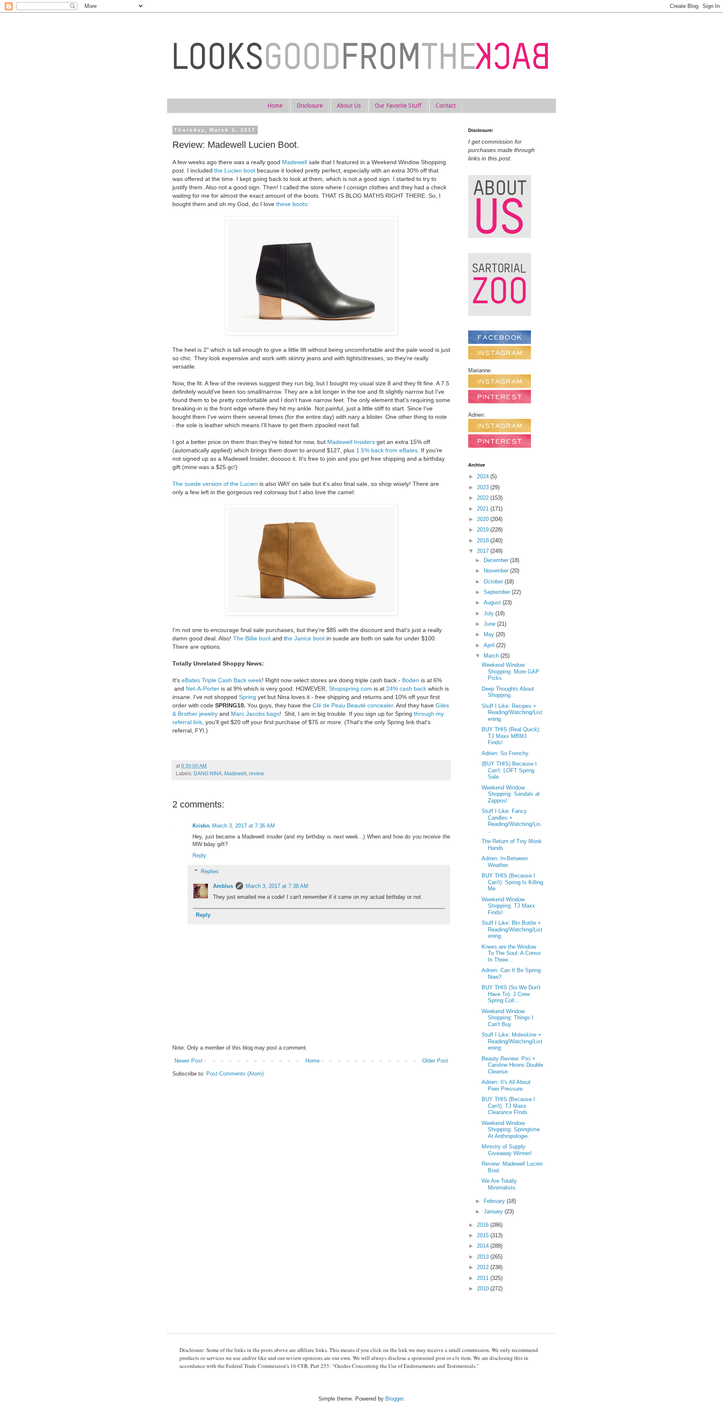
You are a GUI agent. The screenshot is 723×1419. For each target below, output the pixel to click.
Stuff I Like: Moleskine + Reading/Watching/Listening (512, 1041)
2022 (483, 498)
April (490, 645)
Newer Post (188, 1061)
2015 (483, 1235)
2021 (483, 509)
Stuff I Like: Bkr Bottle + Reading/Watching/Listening (512, 929)
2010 (483, 1288)
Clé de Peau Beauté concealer (353, 705)
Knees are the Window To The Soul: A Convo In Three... (511, 953)
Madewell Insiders (351, 442)
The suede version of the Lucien (215, 483)
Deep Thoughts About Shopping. (508, 692)
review (256, 773)
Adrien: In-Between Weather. (505, 861)
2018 (483, 540)
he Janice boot (305, 638)
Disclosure (310, 105)
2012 (483, 1267)
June (490, 624)
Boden (410, 680)
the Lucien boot (234, 170)
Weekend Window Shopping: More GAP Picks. (510, 671)
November (497, 571)
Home (274, 105)
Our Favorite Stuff (398, 105)
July (489, 613)
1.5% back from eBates (387, 450)
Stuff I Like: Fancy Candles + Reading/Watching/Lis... (512, 821)
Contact (446, 105)
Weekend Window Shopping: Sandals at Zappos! (511, 794)
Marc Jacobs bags (255, 713)
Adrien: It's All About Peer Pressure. (506, 1085)
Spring (247, 697)
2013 (483, 1257)
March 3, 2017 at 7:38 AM (277, 886)
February (495, 1201)
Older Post (435, 1061)
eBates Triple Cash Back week (222, 680)
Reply (199, 855)
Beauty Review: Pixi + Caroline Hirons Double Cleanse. (512, 1065)
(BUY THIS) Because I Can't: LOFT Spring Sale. (509, 770)
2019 (483, 529)
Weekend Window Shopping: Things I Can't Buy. (507, 1017)
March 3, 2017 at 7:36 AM (243, 826)
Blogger (394, 1399)
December (497, 560)
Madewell (294, 162)
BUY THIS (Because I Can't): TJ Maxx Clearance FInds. (508, 1105)
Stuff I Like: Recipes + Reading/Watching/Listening (512, 712)
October (494, 581)
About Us (349, 105)
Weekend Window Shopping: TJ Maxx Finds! (508, 906)
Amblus (223, 886)
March (492, 656)
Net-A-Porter (202, 688)
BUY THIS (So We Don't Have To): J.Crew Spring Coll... (511, 994)
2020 (483, 519)
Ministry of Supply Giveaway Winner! (507, 1149)
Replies (210, 871)
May (490, 634)
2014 (483, 1246)
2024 (483, 476)
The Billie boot (252, 638)
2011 (483, 1278)
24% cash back (406, 688)
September (498, 592)
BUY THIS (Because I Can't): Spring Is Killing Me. (512, 882)
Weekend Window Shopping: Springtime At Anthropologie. (511, 1129)
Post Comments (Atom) (235, 1074)
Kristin (201, 826)
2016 (483, 1225)
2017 (483, 551)
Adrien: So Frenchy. (506, 753)
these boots (291, 204)
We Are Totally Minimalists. (499, 1184)
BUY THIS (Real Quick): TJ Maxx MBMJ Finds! (511, 736)
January (494, 1211)
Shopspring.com (350, 688)
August (493, 602)
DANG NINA (208, 773)
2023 (483, 487)
